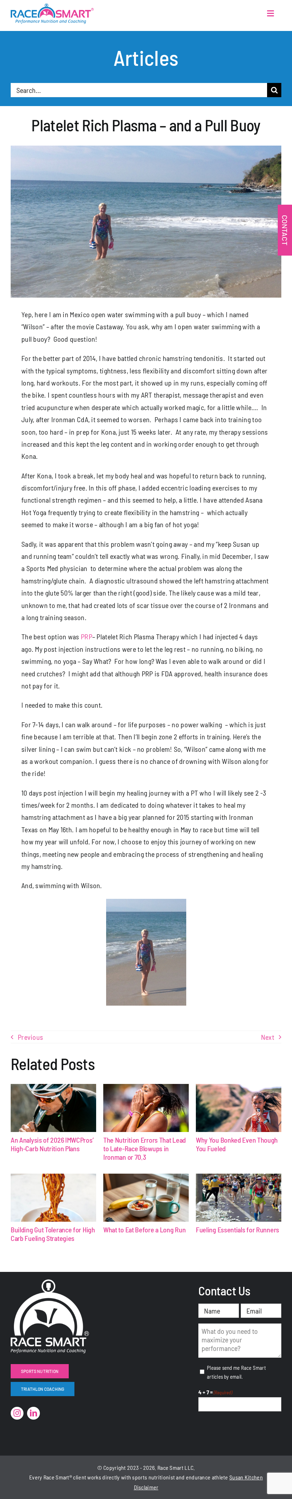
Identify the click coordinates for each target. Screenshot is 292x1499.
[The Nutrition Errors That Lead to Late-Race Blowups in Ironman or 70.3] (146, 1108)
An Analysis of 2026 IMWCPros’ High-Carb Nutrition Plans (52, 1144)
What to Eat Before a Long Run (144, 1229)
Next (267, 1037)
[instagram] (17, 1413)
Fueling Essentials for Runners (237, 1229)
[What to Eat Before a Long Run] (146, 1198)
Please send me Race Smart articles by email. (236, 1372)
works (94, 1477)
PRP (86, 636)
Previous (30, 1037)
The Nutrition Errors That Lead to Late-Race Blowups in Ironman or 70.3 (144, 1148)
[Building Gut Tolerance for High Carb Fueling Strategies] (53, 1198)
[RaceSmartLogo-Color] (52, 7)
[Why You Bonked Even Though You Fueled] (238, 1108)
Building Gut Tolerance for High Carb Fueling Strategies (53, 1233)
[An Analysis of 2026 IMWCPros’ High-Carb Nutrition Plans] (53, 1108)
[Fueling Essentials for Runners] (238, 1198)
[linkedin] (33, 1413)
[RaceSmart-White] (50, 1283)
